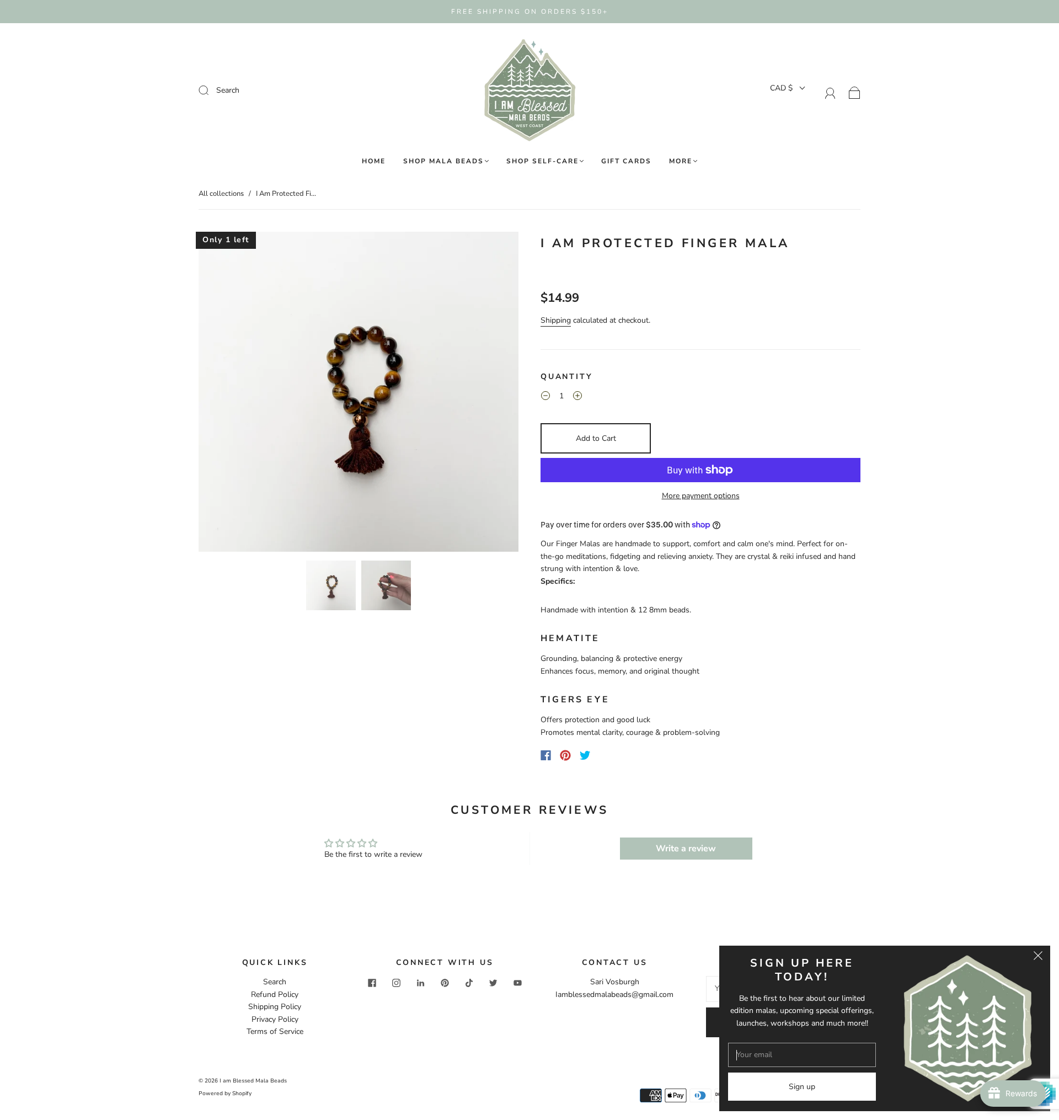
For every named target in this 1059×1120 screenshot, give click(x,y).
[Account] (830, 92)
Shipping (556, 320)
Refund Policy (274, 994)
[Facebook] (545, 755)
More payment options (701, 495)
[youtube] (517, 982)
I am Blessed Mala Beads (253, 1081)
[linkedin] (420, 982)
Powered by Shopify (225, 1093)
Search (274, 982)
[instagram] (396, 982)
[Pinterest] (565, 755)
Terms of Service (275, 1031)
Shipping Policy (274, 1006)
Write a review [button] (686, 848)
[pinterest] (444, 982)
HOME (374, 161)
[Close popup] (1038, 958)
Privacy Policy (275, 1019)
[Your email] (802, 1055)
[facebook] (372, 982)
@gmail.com (652, 994)
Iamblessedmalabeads (593, 994)
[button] (231, 394)
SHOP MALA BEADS (443, 161)
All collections (221, 194)
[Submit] (278, 90)
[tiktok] (469, 982)
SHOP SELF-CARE (542, 161)
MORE (680, 161)
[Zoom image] (358, 394)
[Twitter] (585, 755)
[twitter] (493, 982)
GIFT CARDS (626, 161)
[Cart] (854, 92)
